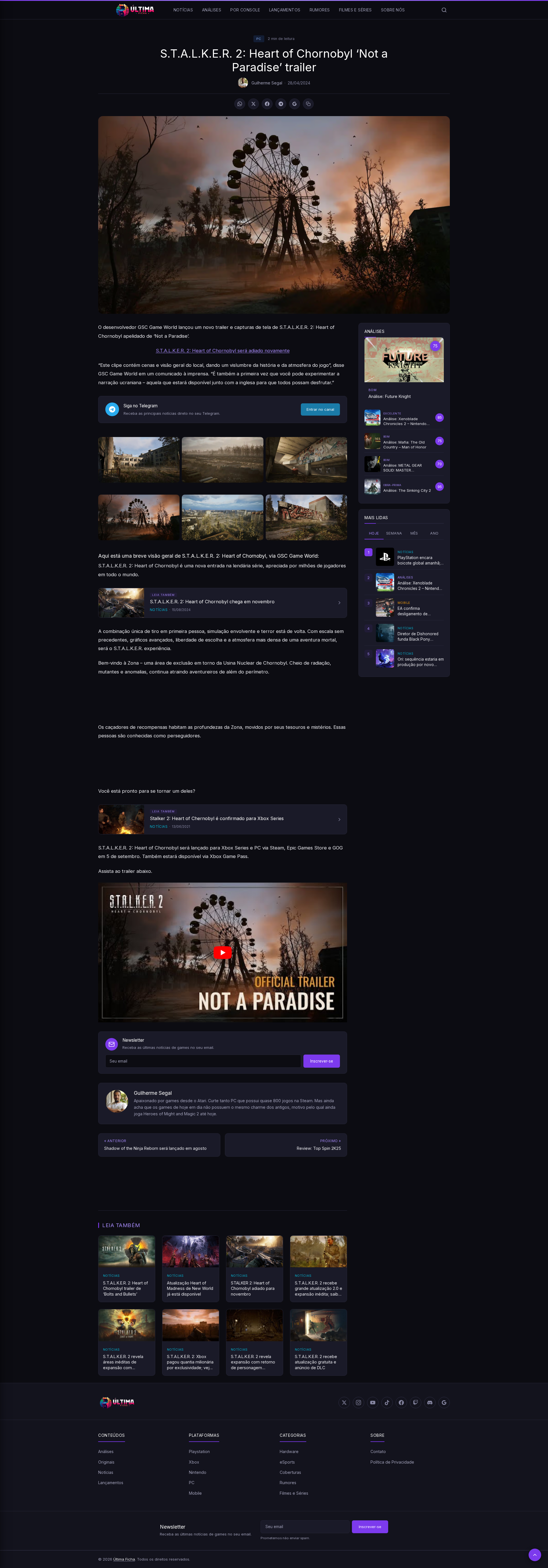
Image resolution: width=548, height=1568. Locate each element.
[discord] (430, 1402)
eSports (287, 1461)
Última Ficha (124, 1559)
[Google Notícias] (444, 1402)
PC (258, 39)
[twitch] (415, 1402)
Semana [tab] (394, 533)
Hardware (289, 1451)
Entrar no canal (320, 409)
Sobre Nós (393, 9)
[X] (253, 103)
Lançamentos (285, 9)
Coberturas (290, 1472)
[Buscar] (444, 10)
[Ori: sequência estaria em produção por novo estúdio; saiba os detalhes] (385, 658)
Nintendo (197, 1472)
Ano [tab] (434, 533)
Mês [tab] (414, 533)
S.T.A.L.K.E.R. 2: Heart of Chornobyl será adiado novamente (223, 350)
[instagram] (358, 1402)
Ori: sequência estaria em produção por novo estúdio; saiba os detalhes (421, 662)
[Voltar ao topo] (535, 1555)
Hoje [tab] (374, 533)
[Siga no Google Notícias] (294, 103)
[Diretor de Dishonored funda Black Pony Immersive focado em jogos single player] (385, 633)
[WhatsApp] (239, 103)
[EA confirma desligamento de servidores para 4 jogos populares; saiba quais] (385, 607)
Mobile (195, 1493)
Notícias (183, 9)
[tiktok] (387, 1402)
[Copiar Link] (308, 103)
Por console (245, 9)
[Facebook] (267, 103)
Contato (378, 1451)
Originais (106, 1461)
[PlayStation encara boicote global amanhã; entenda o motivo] (385, 557)
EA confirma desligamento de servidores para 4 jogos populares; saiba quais (419, 611)
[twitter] (344, 1402)
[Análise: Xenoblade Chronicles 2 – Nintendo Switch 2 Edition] (385, 582)
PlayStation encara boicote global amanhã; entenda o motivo (419, 560)
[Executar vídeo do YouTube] (222, 952)
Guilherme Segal (266, 82)
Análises (211, 9)
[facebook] (401, 1402)
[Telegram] (280, 103)
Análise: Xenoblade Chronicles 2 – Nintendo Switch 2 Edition (420, 586)
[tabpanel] (404, 607)
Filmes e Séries (355, 9)
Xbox (194, 1461)
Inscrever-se (321, 1061)
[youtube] (372, 1402)
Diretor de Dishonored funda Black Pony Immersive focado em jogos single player (418, 637)
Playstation (199, 1451)
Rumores (320, 9)
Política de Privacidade (392, 1461)
